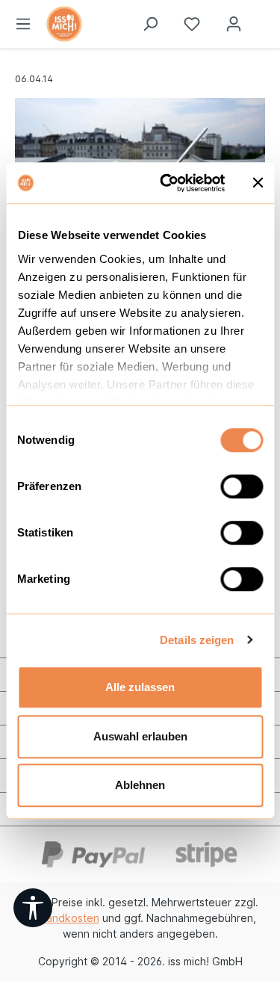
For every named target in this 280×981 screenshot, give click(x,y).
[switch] (241, 486)
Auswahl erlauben (140, 736)
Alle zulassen (140, 687)
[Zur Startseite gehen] (109, 24)
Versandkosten (62, 918)
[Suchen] (150, 24)
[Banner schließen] (257, 183)
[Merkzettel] (192, 24)
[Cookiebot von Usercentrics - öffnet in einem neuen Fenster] (167, 183)
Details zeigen (197, 640)
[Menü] (23, 24)
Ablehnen (140, 785)
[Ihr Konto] (234, 24)
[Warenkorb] (267, 18)
